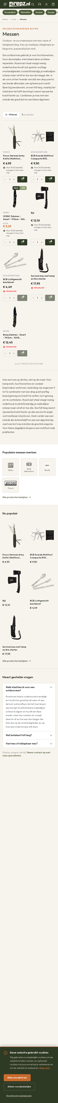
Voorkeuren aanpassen (19, 1095)
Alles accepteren (17, 1077)
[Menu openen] (6, 4)
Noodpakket (10, 12)
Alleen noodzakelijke (19, 1086)
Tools (13, 19)
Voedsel (39, 12)
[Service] (39, 4)
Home (5, 19)
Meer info (44, 1068)
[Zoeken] (33, 4)
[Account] (46, 4)
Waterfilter (25, 12)
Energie (51, 12)
